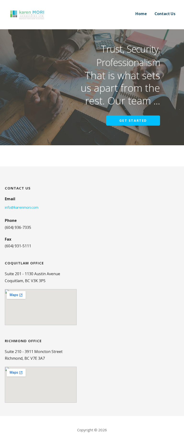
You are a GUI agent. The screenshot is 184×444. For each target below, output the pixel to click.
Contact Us (165, 13)
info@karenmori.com (21, 207)
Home (141, 13)
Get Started (133, 120)
